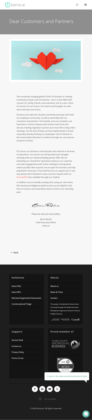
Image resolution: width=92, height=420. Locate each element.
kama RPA (16, 292)
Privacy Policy (18, 352)
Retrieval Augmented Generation (26, 298)
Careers (54, 298)
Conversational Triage (21, 304)
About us (54, 286)
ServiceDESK (22, 177)
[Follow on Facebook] (35, 389)
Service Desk (17, 340)
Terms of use (17, 358)
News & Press (56, 292)
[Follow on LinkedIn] (42, 389)
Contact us (16, 346)
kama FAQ (16, 286)
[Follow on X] (57, 389)
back (16, 252)
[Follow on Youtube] (50, 389)
